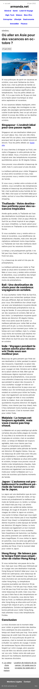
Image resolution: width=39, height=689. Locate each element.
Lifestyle (17, 19)
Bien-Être (28, 15)
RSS (36, 686)
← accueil (6, 3)
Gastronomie (28, 19)
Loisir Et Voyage (26, 11)
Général (7, 11)
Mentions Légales (14, 682)
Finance (24, 24)
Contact (27, 682)
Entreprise (7, 19)
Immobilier (14, 24)
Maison (19, 15)
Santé (15, 11)
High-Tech (9, 15)
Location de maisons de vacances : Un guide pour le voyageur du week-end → (25, 665)
